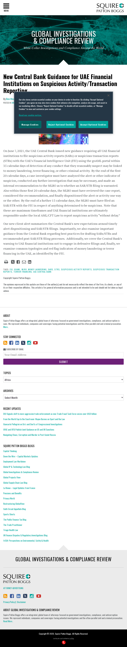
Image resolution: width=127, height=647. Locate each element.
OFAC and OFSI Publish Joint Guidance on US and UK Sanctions (28, 429)
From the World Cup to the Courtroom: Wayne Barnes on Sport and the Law (34, 419)
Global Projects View (12, 477)
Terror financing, (23, 271)
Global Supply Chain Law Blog (15, 482)
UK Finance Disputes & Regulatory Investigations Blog (25, 535)
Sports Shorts (9, 514)
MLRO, (24, 269)
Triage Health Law (10, 530)
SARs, (51, 269)
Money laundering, (37, 269)
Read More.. (8, 621)
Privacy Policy (9, 602)
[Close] (108, 95)
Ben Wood (11, 99)
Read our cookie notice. (30, 115)
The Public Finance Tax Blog (14, 519)
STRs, (57, 269)
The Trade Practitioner (12, 525)
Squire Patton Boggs (110, 7)
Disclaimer (21, 602)
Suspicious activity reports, (76, 269)
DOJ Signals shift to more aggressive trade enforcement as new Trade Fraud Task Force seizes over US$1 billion (50, 413)
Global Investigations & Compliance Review (21, 472)
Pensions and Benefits (12, 493)
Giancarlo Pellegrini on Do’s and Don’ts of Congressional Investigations (32, 424)
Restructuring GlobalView (13, 503)
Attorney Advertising (13, 588)
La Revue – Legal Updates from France (19, 488)
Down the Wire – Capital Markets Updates (20, 456)
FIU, (11, 269)
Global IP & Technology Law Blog (16, 466)
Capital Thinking (10, 451)
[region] (63, 113)
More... (6, 327)
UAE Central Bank (42, 271)
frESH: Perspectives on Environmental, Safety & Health (26, 540)
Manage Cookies (30, 124)
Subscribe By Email (15, 349)
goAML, (17, 269)
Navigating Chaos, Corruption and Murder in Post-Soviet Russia (29, 434)
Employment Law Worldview (14, 461)
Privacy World (9, 498)
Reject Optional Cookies (61, 124)
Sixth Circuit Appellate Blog (14, 509)
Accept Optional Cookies (93, 124)
